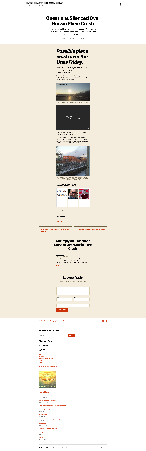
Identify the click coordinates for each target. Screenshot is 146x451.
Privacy (41, 360)
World (75, 13)
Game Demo (93, 4)
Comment (58, 286)
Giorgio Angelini (43, 414)
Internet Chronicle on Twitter (48, 367)
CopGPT (41, 437)
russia (73, 210)
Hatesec (65, 38)
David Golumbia (43, 423)
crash (64, 210)
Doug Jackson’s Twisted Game (47, 396)
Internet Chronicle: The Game (47, 400)
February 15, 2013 (73, 38)
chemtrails (60, 210)
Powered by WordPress (63, 447)
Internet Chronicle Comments (47, 410)
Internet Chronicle (47, 447)
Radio (98, 4)
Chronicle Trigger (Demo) (52, 321)
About (40, 354)
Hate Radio (44, 392)
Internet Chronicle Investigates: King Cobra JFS (52, 419)
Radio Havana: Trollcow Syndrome (48, 428)
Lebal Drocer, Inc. (111, 4)
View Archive (59, 221)
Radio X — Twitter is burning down (48, 432)
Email (75, 297)
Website (58, 303)
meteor (67, 210)
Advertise (103, 4)
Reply (58, 265)
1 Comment (83, 38)
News (70, 13)
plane (70, 210)
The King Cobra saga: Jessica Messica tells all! (52, 405)
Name (57, 297)
